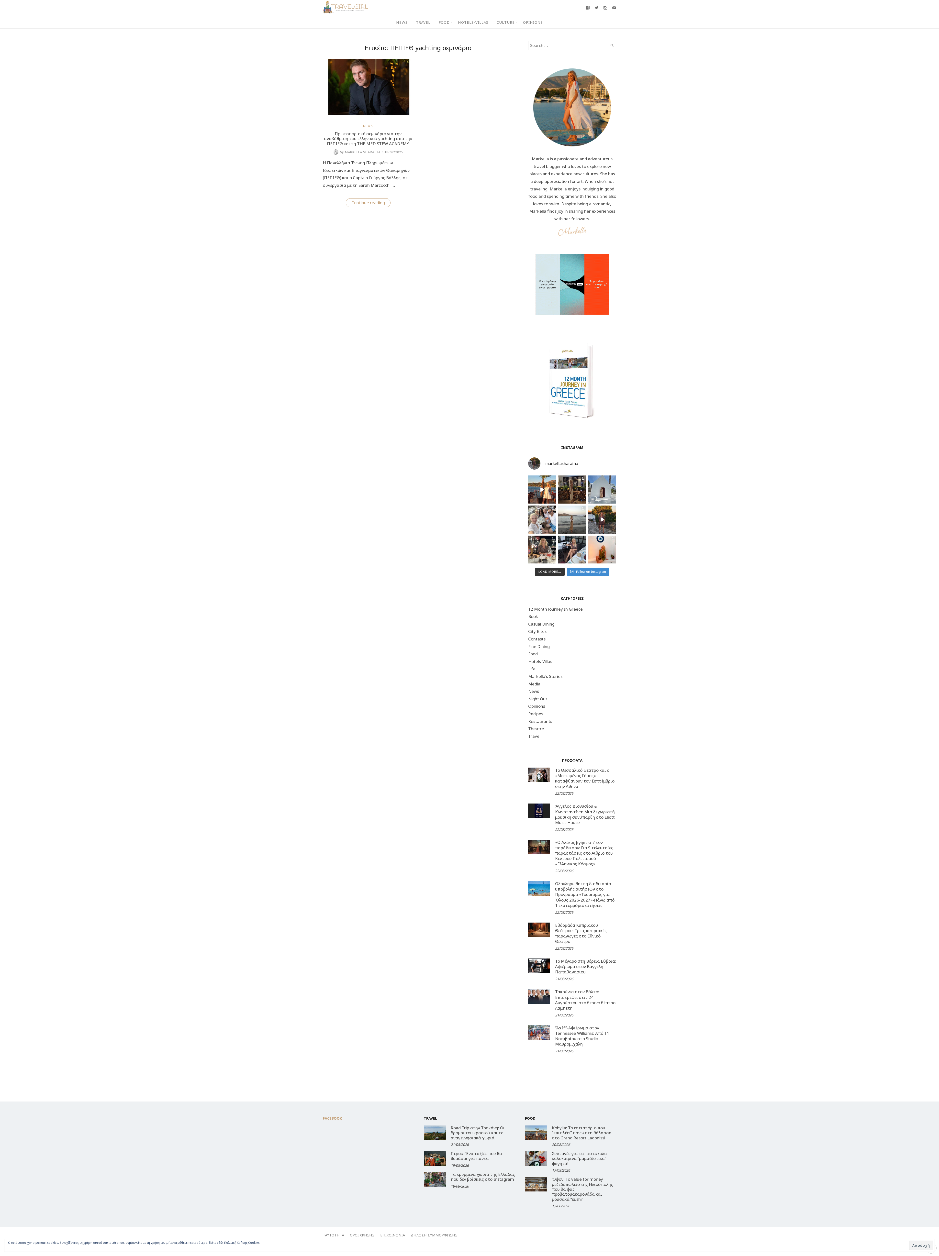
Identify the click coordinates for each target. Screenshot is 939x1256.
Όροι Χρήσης (362, 1235)
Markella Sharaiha (360, 152)
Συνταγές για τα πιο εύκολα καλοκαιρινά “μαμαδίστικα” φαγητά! (579, 1158)
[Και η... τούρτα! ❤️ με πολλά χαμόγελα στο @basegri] (542, 550)
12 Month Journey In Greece (555, 609)
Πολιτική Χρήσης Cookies (242, 1243)
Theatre (536, 728)
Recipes (535, 713)
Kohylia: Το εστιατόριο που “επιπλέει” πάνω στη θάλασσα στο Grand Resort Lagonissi (582, 1133)
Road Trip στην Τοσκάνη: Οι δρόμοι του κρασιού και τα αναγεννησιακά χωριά (478, 1133)
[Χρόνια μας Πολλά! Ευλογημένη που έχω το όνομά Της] (602, 489)
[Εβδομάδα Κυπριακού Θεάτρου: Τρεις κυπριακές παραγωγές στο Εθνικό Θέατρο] (539, 930)
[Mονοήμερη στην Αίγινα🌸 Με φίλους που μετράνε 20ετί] (542, 520)
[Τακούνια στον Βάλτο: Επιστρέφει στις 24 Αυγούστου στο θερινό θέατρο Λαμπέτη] (539, 996)
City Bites (537, 631)
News (402, 22)
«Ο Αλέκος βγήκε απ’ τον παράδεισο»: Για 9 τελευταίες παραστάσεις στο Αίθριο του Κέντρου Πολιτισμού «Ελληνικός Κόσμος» (584, 853)
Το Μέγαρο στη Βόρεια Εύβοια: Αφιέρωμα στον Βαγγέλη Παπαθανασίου (585, 966)
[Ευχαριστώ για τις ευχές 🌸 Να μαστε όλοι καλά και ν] (572, 489)
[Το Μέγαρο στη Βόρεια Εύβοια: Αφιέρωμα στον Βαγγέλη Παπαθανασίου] (539, 966)
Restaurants (540, 721)
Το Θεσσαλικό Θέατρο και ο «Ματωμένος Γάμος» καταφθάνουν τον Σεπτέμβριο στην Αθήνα (585, 778)
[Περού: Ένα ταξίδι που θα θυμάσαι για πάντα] (435, 1158)
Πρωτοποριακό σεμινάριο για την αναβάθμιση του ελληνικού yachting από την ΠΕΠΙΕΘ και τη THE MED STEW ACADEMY (368, 138)
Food (444, 22)
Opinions (533, 22)
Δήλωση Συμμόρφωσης (434, 1235)
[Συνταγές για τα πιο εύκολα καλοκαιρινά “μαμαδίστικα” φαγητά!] (536, 1158)
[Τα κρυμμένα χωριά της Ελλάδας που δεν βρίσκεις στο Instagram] (435, 1179)
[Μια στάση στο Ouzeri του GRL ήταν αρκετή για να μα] (602, 520)
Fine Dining (539, 646)
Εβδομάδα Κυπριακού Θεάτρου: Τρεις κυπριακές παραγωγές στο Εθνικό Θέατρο (581, 933)
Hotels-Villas (473, 22)
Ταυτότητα (333, 1235)
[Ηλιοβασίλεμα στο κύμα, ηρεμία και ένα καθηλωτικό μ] (542, 489)
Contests (537, 639)
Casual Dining (541, 624)
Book (533, 616)
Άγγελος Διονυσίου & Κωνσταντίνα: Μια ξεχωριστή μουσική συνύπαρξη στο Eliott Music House (585, 814)
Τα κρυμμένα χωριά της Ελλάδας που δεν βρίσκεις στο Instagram (483, 1176)
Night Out (537, 699)
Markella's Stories (545, 676)
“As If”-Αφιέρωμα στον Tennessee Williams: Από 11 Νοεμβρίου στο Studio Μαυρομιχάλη (582, 1036)
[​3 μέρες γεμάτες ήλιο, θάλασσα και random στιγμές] (602, 550)
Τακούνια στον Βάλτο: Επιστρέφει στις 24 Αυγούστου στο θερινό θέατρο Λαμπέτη (585, 1000)
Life (532, 669)
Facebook (332, 1118)
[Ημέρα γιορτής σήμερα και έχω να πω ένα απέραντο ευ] (572, 550)
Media (534, 684)
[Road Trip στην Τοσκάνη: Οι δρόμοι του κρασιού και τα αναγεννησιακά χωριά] (435, 1132)
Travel (423, 22)
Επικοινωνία (392, 1235)
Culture (506, 22)
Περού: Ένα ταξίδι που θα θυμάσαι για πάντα (476, 1156)
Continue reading (371, 203)
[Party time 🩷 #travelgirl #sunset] (572, 520)
